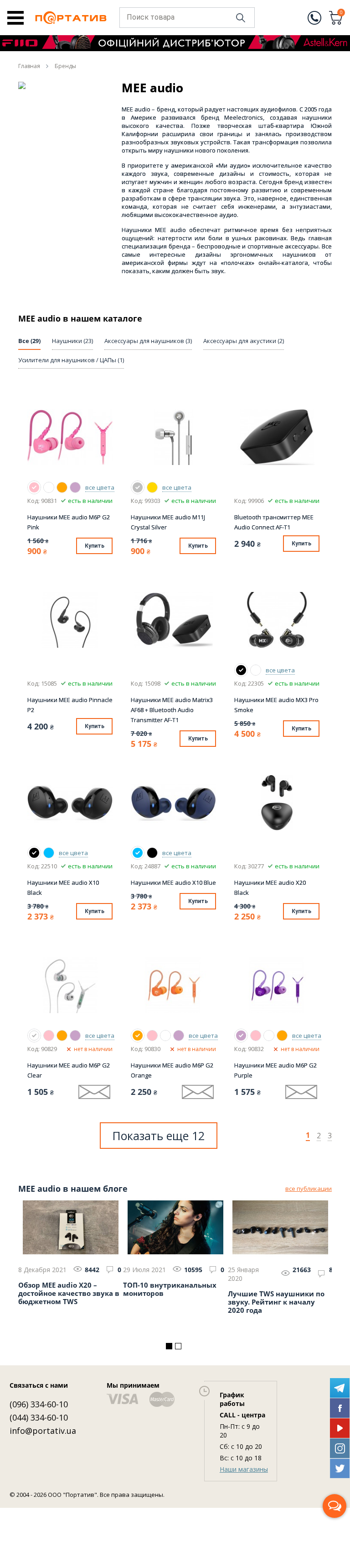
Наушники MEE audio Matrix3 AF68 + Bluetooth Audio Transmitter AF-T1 (172, 710)
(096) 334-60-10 (39, 1404)
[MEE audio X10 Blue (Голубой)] (48, 852)
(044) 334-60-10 (39, 1417)
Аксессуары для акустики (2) (243, 341)
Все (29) (29, 341)
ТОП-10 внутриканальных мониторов (169, 1289)
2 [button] (178, 1346)
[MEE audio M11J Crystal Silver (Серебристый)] (137, 487)
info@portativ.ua (43, 1430)
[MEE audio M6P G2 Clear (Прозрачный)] (48, 487)
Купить (94, 546)
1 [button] (169, 1346)
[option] (70, 1251)
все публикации (308, 1188)
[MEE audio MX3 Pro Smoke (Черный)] (241, 670)
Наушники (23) (72, 341)
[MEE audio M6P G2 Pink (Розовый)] (34, 487)
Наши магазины (244, 1469)
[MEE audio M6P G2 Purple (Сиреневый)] (75, 487)
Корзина (341, 13)
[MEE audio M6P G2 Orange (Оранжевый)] (62, 487)
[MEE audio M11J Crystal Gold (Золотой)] (152, 487)
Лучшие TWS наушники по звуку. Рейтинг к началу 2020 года (276, 1302)
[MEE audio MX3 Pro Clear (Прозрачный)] (255, 670)
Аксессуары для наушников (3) (148, 341)
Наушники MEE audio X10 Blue (173, 882)
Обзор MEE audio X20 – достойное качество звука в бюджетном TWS (68, 1293)
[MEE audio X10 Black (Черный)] (34, 853)
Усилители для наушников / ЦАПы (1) (71, 360)
